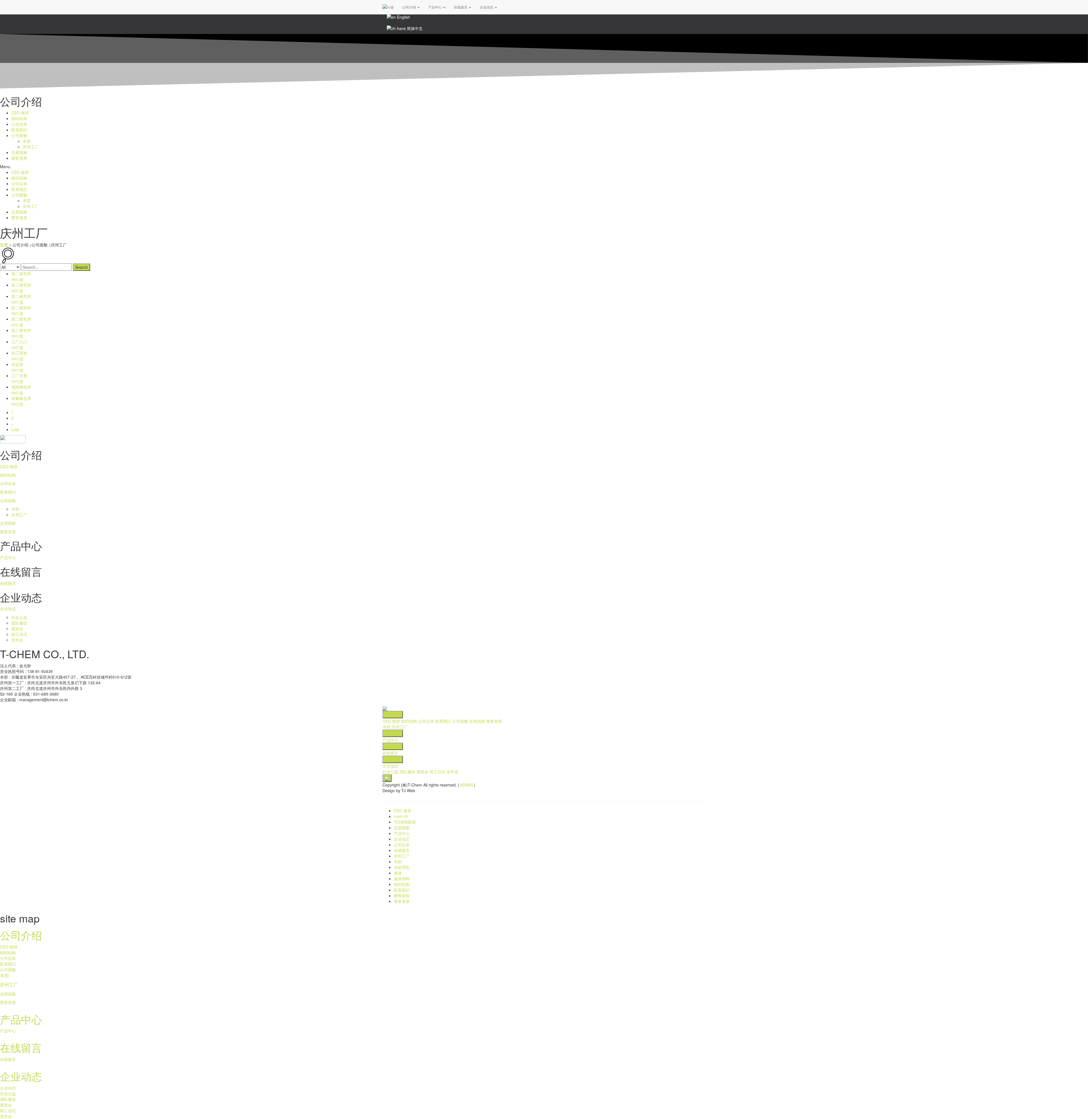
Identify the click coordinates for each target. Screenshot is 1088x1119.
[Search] (8, 255)
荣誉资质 (19, 158)
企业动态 (487, 7)
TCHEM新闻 (405, 822)
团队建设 (19, 623)
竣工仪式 (19, 634)
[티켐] (388, 7)
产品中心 (435, 7)
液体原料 (402, 878)
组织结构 (19, 118)
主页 (4, 245)
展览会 (17, 628)
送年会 (17, 640)
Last (15, 429)
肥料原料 (402, 895)
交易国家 (19, 152)
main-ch (401, 816)
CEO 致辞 (20, 113)
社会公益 (19, 617)
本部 (27, 141)
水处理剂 (402, 867)
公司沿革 (19, 124)
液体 (398, 873)
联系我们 (19, 130)
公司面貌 (19, 135)
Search (81, 267)
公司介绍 (409, 7)
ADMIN (466, 785)
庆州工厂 (31, 147)
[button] (544, 166)
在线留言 (461, 7)
